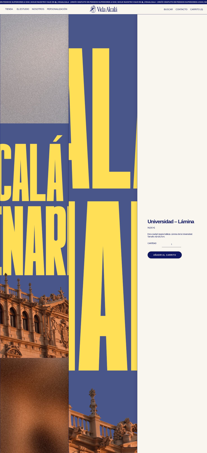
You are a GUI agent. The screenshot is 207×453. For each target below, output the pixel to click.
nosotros (38, 9)
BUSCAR (168, 9)
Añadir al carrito (164, 255)
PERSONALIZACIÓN (57, 9)
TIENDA (9, 9)
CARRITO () (196, 9)
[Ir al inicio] (103, 9)
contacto (181, 9)
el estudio (23, 9)
